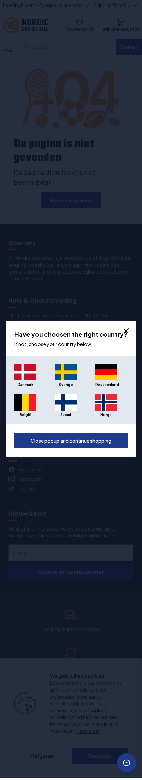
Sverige (66, 384)
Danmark (25, 384)
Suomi (65, 415)
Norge (106, 415)
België (25, 415)
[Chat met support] (126, 762)
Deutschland (106, 384)
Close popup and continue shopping (71, 440)
